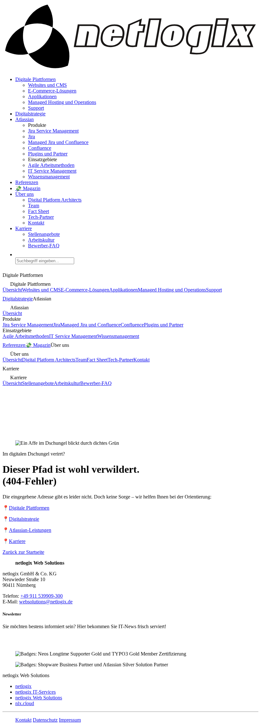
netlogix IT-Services (35, 692)
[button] (136, 258)
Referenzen (26, 182)
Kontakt (36, 222)
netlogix (23, 686)
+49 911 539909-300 (41, 596)
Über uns (24, 194)
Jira (31, 136)
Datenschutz (45, 720)
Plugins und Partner (47, 153)
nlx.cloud (24, 703)
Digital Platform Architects (54, 200)
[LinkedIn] (8, 643)
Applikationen (42, 96)
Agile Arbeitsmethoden (51, 165)
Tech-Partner (41, 217)
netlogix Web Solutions (38, 697)
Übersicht (12, 289)
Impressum (70, 720)
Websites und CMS (47, 85)
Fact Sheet (38, 211)
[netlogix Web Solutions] (130, 68)
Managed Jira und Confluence (58, 142)
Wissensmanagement (49, 176)
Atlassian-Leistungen (30, 530)
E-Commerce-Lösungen (52, 90)
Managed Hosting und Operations (62, 102)
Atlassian (24, 119)
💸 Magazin (27, 188)
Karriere (23, 228)
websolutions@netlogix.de (46, 601)
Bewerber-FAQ (44, 245)
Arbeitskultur (41, 240)
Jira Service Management (53, 131)
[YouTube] (38, 643)
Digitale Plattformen (35, 79)
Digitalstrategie (30, 113)
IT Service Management (52, 171)
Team (33, 205)
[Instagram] (28, 643)
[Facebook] (18, 643)
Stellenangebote (44, 234)
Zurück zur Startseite (23, 552)
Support (36, 108)
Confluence (39, 148)
